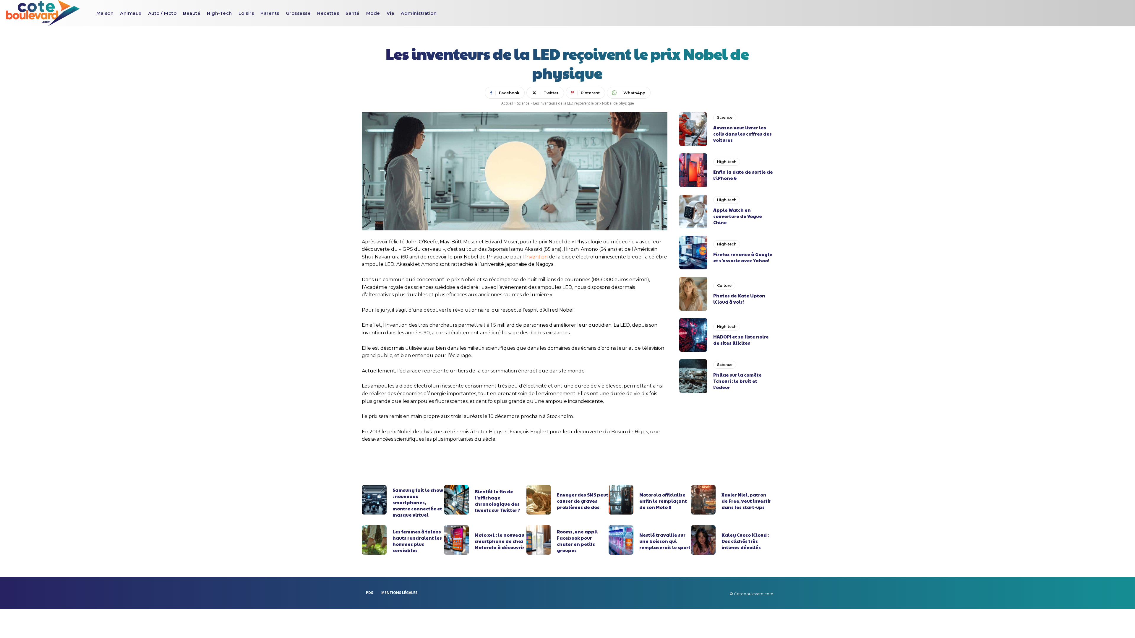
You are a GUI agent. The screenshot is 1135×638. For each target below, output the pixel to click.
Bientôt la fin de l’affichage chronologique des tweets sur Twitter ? (498, 500)
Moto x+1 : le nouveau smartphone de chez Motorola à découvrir (499, 541)
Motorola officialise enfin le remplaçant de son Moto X (663, 500)
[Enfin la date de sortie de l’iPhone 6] (693, 170)
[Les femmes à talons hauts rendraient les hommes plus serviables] (374, 540)
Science (523, 103)
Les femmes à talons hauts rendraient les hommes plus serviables (417, 540)
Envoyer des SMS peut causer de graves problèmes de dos (582, 500)
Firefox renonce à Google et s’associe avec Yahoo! (742, 257)
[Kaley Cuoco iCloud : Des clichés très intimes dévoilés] (703, 540)
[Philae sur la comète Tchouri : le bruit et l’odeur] (693, 376)
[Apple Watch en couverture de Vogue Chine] (693, 211)
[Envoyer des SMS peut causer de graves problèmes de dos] (538, 500)
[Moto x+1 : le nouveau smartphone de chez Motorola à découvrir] (456, 540)
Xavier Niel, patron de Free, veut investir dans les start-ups (746, 500)
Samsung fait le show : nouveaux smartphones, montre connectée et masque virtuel (418, 502)
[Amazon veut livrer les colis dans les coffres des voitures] (693, 129)
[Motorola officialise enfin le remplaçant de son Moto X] (621, 500)
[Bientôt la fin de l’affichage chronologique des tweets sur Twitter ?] (456, 500)
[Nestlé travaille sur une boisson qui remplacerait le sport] (621, 540)
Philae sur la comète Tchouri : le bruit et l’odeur (737, 381)
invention (537, 257)
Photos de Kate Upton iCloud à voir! (739, 298)
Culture (724, 285)
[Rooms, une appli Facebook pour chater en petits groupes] (538, 540)
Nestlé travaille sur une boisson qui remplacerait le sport (664, 541)
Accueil (507, 103)
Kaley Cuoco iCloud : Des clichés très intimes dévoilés (745, 541)
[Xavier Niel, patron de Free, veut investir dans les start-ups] (703, 500)
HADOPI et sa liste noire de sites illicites (741, 339)
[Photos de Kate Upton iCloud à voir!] (693, 293)
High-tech (726, 162)
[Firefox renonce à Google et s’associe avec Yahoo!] (693, 252)
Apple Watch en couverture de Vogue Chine (737, 216)
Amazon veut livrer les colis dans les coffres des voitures (742, 133)
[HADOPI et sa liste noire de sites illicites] (693, 335)
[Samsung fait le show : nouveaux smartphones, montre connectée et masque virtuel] (374, 500)
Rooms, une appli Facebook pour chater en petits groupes (577, 540)
